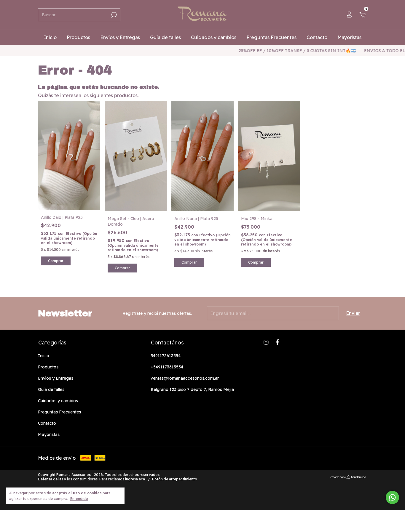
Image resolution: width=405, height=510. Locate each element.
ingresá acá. (135, 479)
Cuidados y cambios (213, 37)
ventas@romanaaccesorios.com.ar (185, 378)
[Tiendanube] (348, 477)
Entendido (79, 498)
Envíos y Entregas (120, 37)
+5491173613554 (167, 367)
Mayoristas (349, 37)
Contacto (317, 37)
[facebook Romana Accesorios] (277, 342)
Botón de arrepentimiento (174, 479)
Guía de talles (165, 37)
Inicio (50, 37)
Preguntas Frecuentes (271, 37)
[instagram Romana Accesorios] (266, 342)
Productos (78, 37)
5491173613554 (166, 355)
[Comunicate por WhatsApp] (392, 497)
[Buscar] (113, 15)
